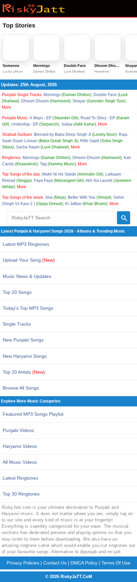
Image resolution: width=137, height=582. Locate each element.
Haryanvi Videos (20, 446)
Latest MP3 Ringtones (26, 244)
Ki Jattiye (86, 203)
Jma (55, 197)
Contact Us (55, 562)
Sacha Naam (42, 147)
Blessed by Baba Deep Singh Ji (75, 134)
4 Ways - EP (54, 118)
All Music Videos (20, 462)
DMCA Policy (83, 562)
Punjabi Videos (18, 430)
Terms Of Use (115, 562)
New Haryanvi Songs (25, 356)
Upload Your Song (29, 260)
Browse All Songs (21, 388)
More (6, 107)
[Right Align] (123, 217)
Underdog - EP (35, 124)
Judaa (78, 124)
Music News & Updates (27, 276)
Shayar (99, 101)
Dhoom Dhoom (45, 101)
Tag (58, 164)
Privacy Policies (23, 562)
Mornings (67, 94)
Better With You (89, 197)
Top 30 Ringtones (21, 494)
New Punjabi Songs (23, 340)
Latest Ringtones (20, 478)
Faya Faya (59, 180)
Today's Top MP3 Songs (28, 308)
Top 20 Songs (17, 292)
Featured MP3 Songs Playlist (33, 414)
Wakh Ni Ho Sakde (72, 174)
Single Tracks (17, 324)
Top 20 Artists (24, 372)
